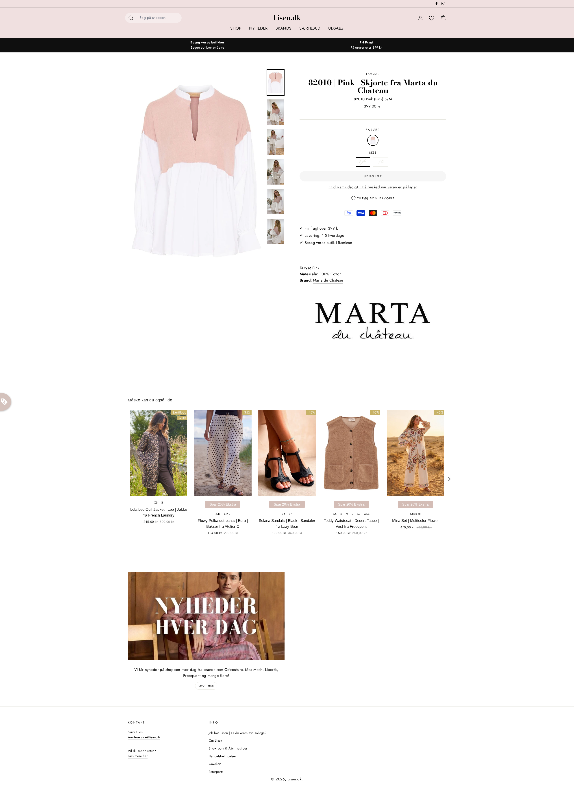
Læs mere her (138, 756)
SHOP (235, 28)
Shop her (206, 685)
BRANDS (283, 28)
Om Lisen (215, 740)
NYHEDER (258, 28)
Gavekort (215, 764)
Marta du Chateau (328, 280)
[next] (449, 479)
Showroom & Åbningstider (228, 748)
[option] (207, 45)
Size (373, 152)
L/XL (380, 161)
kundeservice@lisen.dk (144, 737)
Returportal (216, 771)
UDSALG (336, 28)
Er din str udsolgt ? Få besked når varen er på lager (372, 187)
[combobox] (159, 18)
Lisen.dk (287, 17)
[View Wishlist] (431, 18)
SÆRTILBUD (309, 28)
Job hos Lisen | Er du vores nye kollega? (238, 733)
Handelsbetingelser (222, 756)
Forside (371, 74)
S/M (363, 161)
